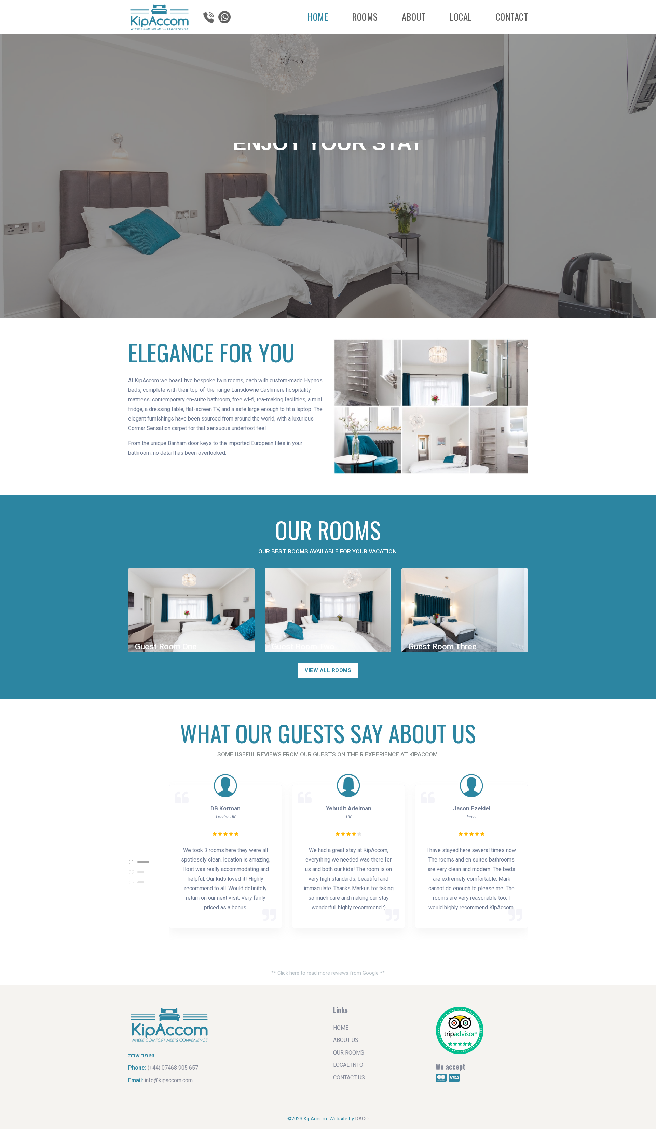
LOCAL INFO (348, 1065)
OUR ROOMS (348, 1052)
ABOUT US (345, 1040)
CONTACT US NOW (332, 205)
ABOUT (414, 17)
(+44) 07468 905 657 (173, 1067)
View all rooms (328, 670)
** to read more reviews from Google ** (328, 973)
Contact (512, 17)
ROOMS (365, 17)
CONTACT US (349, 1077)
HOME (317, 17)
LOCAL (461, 17)
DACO (362, 1119)
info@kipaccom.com (169, 1080)
